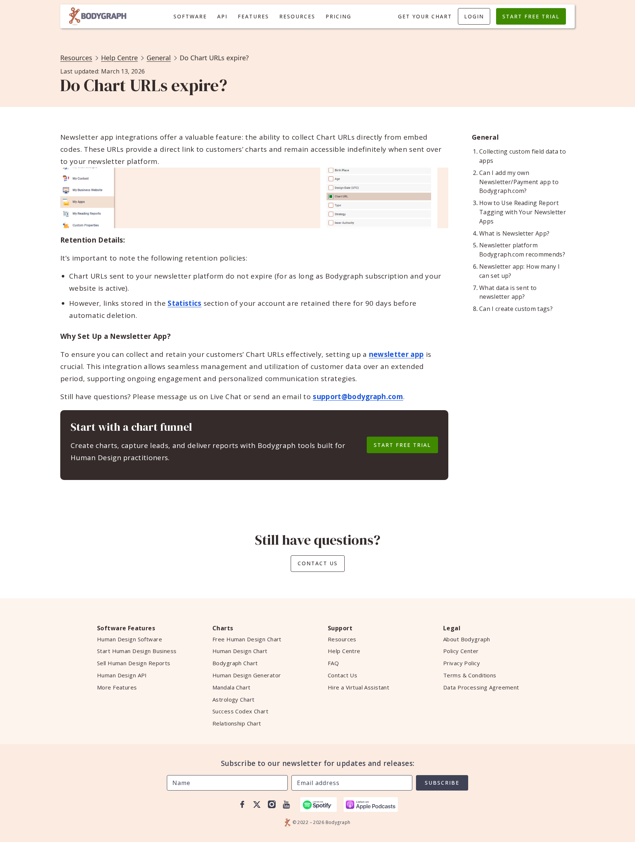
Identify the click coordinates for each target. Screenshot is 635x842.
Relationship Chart (236, 723)
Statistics (184, 303)
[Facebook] (242, 804)
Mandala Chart (231, 687)
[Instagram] (271, 804)
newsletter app (396, 354)
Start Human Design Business (137, 651)
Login (474, 16)
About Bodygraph (466, 639)
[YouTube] (286, 804)
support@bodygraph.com (358, 396)
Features (253, 16)
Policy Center (461, 651)
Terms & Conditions (469, 675)
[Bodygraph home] (97, 16)
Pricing (338, 16)
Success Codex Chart (240, 711)
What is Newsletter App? (514, 233)
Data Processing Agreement (481, 687)
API (222, 16)
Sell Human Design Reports (134, 663)
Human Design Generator (246, 675)
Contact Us (318, 563)
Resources (297, 16)
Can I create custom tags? (516, 309)
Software (190, 16)
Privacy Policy (461, 663)
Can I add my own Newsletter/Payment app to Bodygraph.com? (519, 182)
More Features (117, 687)
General (159, 57)
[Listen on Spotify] (318, 804)
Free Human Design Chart (246, 639)
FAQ (333, 663)
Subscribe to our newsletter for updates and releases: (318, 763)
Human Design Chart (240, 651)
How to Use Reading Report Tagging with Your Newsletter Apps (522, 212)
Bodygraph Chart (235, 663)
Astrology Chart (233, 699)
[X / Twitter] (257, 804)
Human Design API (122, 675)
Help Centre (119, 57)
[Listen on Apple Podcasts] (371, 804)
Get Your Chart (425, 16)
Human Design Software (129, 639)
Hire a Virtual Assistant (358, 687)
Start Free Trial (531, 16)
